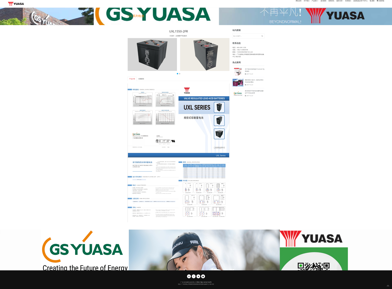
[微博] (189, 276)
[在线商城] (198, 276)
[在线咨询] (203, 276)
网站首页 (298, 1)
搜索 (372, 1)
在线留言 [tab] (141, 79)
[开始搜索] (262, 36)
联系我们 (348, 1)
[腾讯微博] (194, 276)
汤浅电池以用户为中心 (360, 1)
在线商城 (381, 1)
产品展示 (314, 1)
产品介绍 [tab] (132, 79)
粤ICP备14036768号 (204, 282)
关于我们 (306, 1)
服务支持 (339, 1)
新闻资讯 (331, 1)
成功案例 (323, 1)
